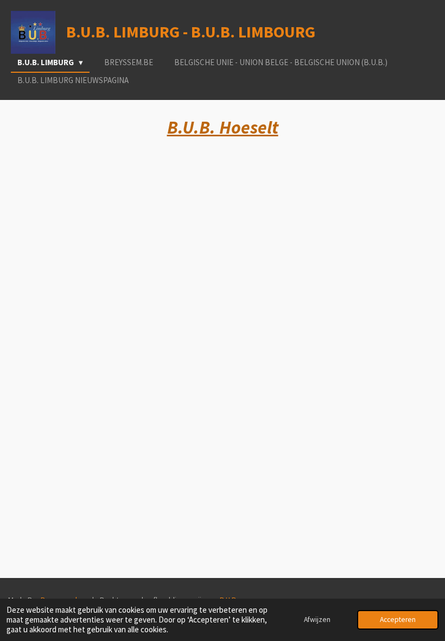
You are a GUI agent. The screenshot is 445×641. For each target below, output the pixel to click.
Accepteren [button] (398, 619)
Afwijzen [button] (317, 619)
